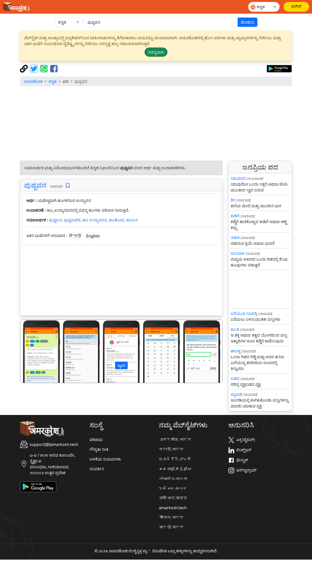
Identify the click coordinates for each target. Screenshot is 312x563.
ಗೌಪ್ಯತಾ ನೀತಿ (98, 449)
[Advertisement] (156, 124)
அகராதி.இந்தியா (175, 468)
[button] (35, 351)
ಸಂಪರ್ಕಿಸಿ (96, 468)
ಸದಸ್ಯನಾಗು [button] (156, 52)
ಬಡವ (235, 378)
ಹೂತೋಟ (116, 220)
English (93, 236)
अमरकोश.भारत (175, 439)
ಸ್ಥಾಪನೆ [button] (121, 365)
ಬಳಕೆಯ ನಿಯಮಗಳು (105, 459)
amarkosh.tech (173, 507)
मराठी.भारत (171, 449)
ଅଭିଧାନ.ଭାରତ (173, 488)
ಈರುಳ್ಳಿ (236, 351)
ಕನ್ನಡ (53, 81)
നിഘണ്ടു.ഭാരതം (173, 478)
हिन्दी (75, 236)
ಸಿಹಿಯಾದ (238, 178)
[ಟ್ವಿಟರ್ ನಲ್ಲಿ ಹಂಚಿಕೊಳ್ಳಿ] (34, 68)
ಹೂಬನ (132, 220)
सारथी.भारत (171, 527)
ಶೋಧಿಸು (247, 22)
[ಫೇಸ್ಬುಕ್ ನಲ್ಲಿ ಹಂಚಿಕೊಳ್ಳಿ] (54, 68)
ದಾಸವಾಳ (238, 253)
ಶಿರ (233, 200)
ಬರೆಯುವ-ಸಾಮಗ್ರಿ (244, 313)
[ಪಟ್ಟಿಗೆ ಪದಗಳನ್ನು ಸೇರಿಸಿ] (67, 185)
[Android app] (38, 486)
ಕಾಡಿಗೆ (235, 215)
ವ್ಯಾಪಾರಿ (236, 394)
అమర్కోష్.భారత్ (175, 459)
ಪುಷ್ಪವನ (35, 184)
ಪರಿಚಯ (96, 439)
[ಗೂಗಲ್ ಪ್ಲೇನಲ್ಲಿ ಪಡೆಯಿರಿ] (279, 68)
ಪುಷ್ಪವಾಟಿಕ (72, 220)
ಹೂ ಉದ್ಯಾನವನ (94, 220)
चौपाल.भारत (171, 517)
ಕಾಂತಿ (235, 329)
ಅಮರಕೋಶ (33, 81)
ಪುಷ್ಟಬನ (55, 220)
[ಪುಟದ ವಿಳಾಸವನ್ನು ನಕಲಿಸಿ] (24, 68)
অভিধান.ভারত (173, 498)
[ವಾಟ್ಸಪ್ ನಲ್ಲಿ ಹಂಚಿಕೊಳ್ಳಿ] (44, 68)
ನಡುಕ (235, 237)
